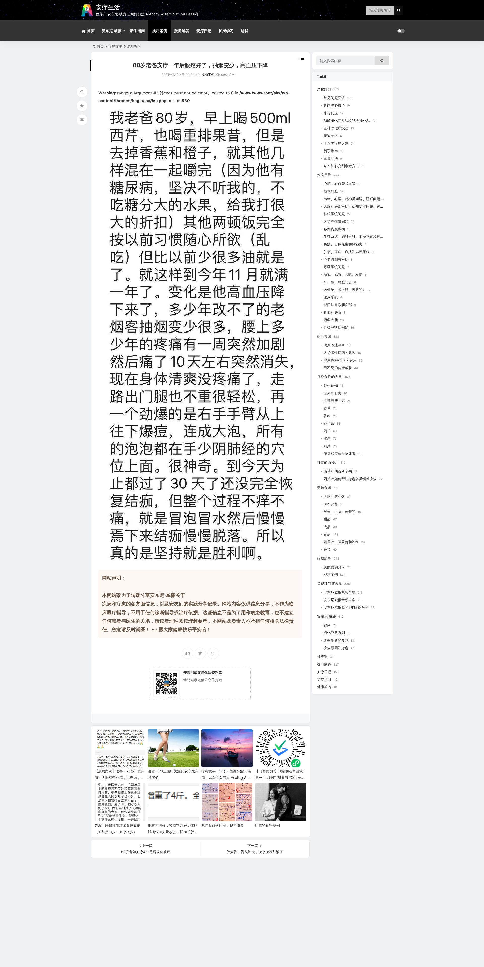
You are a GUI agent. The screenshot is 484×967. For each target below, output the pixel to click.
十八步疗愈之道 (336, 143)
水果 (327, 438)
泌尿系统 (331, 297)
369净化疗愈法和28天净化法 (347, 120)
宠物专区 (331, 135)
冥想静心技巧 (334, 105)
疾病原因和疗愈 (336, 648)
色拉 (327, 549)
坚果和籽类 (332, 393)
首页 (100, 46)
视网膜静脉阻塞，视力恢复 (222, 825)
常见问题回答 (334, 98)
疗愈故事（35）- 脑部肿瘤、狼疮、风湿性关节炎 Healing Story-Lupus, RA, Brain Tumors (226, 777)
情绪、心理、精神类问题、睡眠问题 (352, 199)
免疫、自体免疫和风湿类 (343, 244)
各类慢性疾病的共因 (339, 352)
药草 (327, 431)
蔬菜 (327, 446)
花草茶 (329, 423)
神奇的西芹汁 (327, 462)
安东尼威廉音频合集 (339, 600)
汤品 (327, 526)
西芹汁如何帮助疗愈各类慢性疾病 (350, 479)
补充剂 (322, 656)
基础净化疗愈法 (336, 128)
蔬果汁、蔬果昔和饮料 (341, 542)
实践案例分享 (334, 567)
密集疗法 (331, 158)
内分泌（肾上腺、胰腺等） (345, 289)
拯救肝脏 (331, 191)
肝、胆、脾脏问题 (338, 282)
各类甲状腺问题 (336, 327)
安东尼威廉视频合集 (339, 592)
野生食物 (331, 385)
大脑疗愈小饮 (334, 496)
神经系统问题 (334, 214)
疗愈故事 (115, 46)
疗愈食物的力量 (329, 376)
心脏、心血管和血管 (339, 183)
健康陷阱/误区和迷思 (340, 360)
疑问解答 (181, 30)
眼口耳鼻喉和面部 (338, 304)
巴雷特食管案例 (267, 825)
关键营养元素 (334, 400)
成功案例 (159, 30)
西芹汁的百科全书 (338, 471)
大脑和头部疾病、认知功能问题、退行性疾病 (359, 206)
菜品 (327, 534)
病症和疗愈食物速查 (339, 453)
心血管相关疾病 (336, 259)
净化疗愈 (324, 89)
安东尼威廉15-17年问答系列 (346, 607)
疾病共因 (324, 336)
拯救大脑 (331, 320)
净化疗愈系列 (334, 632)
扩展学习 (226, 30)
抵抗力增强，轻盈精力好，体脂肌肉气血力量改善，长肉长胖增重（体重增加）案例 (172, 831)
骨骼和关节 (332, 312)
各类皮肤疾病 (334, 229)
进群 (244, 30)
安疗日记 (203, 30)
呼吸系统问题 (334, 267)
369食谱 (331, 504)
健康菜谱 (324, 687)
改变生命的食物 (336, 640)
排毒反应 (331, 113)
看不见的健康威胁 (338, 368)
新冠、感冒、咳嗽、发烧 (343, 274)
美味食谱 (324, 487)
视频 (327, 625)
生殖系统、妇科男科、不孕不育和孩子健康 (357, 236)
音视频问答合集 (329, 583)
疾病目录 (324, 175)
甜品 (327, 519)
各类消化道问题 (336, 221)
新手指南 (137, 30)
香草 (327, 408)
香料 (327, 415)
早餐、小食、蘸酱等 (339, 511)
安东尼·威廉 (112, 30)
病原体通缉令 (334, 345)
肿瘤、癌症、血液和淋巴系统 (347, 252)
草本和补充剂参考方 (339, 166)
